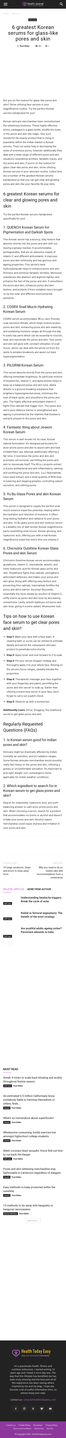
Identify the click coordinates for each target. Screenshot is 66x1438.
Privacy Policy (51, 1425)
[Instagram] (24, 1408)
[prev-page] (5, 944)
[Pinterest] (33, 53)
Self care (16, 13)
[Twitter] (25, 53)
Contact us (11, 1425)
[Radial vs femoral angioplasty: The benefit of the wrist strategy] (11, 915)
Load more (32, 1220)
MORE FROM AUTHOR (39, 889)
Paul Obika (24, 46)
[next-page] (10, 944)
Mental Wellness (10, 1213)
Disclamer (37, 1425)
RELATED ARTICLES (13, 889)
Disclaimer (39, 1428)
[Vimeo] (41, 1409)
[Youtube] (50, 1409)
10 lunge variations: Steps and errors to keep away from (17, 871)
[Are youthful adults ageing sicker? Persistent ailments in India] (11, 932)
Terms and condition (22, 1428)
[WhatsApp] (40, 53)
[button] (5, 4)
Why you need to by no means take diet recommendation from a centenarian (50, 872)
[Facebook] (18, 53)
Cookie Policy (24, 1425)
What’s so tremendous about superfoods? (28, 1118)
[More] (47, 53)
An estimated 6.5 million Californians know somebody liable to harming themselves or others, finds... (29, 1099)
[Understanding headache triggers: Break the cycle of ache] (11, 900)
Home (6, 13)
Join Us (50, 1428)
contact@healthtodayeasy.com (39, 1399)
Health (6, 1108)
